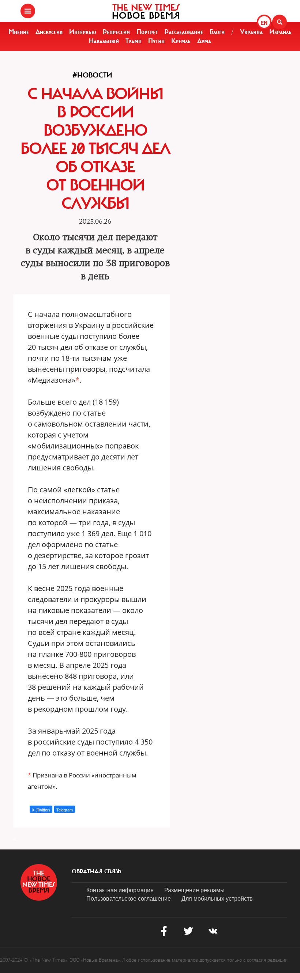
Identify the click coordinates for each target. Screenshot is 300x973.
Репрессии (116, 32)
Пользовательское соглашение (128, 898)
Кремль (181, 41)
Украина (251, 32)
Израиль (280, 32)
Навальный (104, 41)
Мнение (18, 32)
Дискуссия (49, 32)
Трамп (133, 41)
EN (263, 22)
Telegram (64, 810)
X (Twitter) (41, 810)
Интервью (82, 32)
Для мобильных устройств (217, 898)
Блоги (217, 32)
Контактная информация (120, 890)
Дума (204, 41)
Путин (156, 41)
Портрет (147, 32)
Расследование (184, 32)
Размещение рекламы (194, 890)
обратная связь (96, 871)
